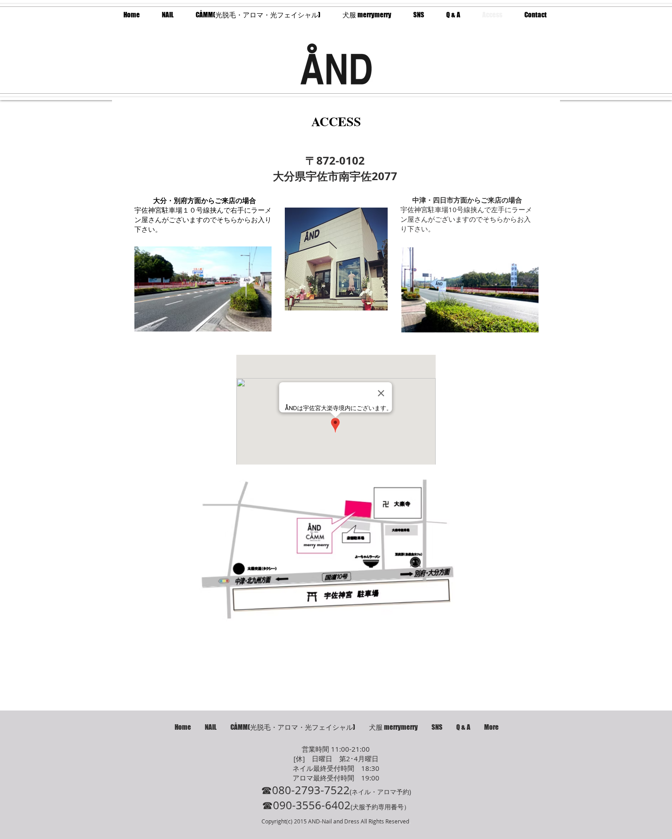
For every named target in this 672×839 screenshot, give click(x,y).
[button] (418, 14)
